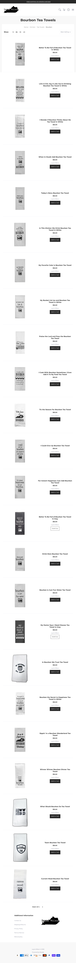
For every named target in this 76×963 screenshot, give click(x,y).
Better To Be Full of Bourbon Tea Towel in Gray (55, 518)
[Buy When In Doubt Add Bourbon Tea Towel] (20, 162)
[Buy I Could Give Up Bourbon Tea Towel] (20, 451)
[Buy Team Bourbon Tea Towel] (20, 848)
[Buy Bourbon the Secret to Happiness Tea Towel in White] (20, 704)
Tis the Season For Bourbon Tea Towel (55, 410)
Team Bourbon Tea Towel (55, 843)
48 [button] (24, 32)
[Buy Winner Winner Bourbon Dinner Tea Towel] (20, 776)
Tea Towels (40, 27)
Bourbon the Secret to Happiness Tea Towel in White (55, 698)
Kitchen (32, 27)
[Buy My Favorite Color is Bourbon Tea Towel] (20, 271)
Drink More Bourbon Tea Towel (55, 554)
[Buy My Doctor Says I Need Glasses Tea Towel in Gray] (20, 631)
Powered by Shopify (38, 952)
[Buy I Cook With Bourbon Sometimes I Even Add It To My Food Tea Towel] (20, 379)
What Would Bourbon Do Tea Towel (55, 806)
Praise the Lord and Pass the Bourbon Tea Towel (55, 337)
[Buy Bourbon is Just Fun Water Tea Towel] (20, 595)
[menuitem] (60, 9)
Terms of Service (19, 932)
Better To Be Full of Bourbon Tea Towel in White (55, 49)
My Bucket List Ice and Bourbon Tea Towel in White (55, 301)
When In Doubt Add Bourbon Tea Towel (55, 157)
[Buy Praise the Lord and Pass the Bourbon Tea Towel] (20, 343)
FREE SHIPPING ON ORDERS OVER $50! (39, 1)
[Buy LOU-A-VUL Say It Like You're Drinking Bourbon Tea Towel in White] (20, 90)
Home (26, 27)
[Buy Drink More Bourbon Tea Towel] (20, 559)
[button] (60, 9)
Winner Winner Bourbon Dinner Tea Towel (55, 770)
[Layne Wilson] (11, 9)
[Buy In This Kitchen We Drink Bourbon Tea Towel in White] (20, 235)
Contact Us (17, 920)
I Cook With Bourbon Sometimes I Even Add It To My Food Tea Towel (55, 373)
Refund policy (18, 936)
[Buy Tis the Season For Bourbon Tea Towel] (20, 415)
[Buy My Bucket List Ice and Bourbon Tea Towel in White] (20, 307)
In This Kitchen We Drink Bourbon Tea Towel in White (55, 229)
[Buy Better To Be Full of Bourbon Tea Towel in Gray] (20, 523)
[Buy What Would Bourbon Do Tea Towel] (20, 812)
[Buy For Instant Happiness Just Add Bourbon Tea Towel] (20, 487)
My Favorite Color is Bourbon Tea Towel (55, 265)
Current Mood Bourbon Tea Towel (55, 879)
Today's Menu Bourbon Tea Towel (55, 193)
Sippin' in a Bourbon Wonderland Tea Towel (55, 734)
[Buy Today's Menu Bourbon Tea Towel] (20, 198)
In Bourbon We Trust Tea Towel (55, 662)
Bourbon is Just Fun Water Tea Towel (55, 590)
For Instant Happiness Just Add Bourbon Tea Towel (55, 482)
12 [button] (13, 32)
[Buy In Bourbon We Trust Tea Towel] (20, 668)
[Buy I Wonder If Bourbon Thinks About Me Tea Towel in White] (20, 126)
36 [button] (20, 32)
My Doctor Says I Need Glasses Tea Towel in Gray (55, 626)
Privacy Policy (18, 928)
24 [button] (17, 32)
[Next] (42, 907)
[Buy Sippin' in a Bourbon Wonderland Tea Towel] (20, 740)
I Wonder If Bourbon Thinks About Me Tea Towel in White (55, 121)
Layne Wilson (55, 55)
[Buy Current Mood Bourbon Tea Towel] (20, 884)
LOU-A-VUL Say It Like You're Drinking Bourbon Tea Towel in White (55, 85)
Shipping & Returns (20, 924)
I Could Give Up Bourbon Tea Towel (55, 446)
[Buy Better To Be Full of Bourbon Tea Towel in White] (20, 54)
